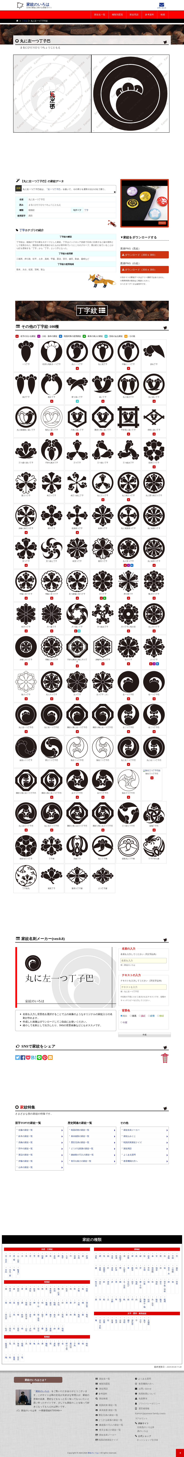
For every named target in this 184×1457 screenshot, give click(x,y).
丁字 (86, 210)
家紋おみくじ (130, 1136)
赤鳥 (96, 1257)
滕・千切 (140, 1285)
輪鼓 (157, 1300)
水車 (120, 1321)
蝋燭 (165, 1300)
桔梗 (87, 1290)
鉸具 (149, 1257)
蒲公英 (87, 1304)
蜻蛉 (87, 1344)
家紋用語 (134, 14)
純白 (125, 1015)
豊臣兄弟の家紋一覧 (80, 1142)
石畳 (104, 1321)
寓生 (10, 1329)
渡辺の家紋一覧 (25, 1154)
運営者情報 (143, 1408)
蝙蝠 (46, 1344)
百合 (38, 1329)
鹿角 (54, 1344)
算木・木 (169, 1271)
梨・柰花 (38, 1317)
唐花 (54, 1257)
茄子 (42, 1315)
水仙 (59, 1303)
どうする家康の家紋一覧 (82, 1148)
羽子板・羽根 (165, 1286)
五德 (144, 1269)
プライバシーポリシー (149, 1403)
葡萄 (87, 1315)
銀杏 (34, 1290)
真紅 (143, 1015)
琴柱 (149, 1269)
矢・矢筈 (153, 1302)
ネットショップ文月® (147, 1439)
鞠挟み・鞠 (144, 1303)
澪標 (124, 1321)
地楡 (63, 1329)
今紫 (125, 1022)
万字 (140, 1321)
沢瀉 (54, 1290)
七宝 (67, 1257)
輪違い (18, 1272)
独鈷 (157, 1283)
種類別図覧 (117, 14)
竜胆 (46, 1329)
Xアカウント (141, 1418)
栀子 (18, 1303)
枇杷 (79, 1315)
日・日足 (6, 1259)
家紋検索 (103, 1398)
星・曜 (14, 1258)
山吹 (26, 1329)
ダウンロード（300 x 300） (141, 254)
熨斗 (161, 1283)
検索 (163, 14)
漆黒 (134, 1015)
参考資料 (149, 14)
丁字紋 (25, 21)
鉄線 (22, 1315)
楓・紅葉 (59, 1291)
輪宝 (161, 1300)
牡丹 (6, 1329)
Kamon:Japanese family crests (150, 1413)
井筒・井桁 (100, 1324)
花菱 (75, 1257)
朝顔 (18, 1290)
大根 (79, 1303)
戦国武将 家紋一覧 (108, 1405)
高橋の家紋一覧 (25, 1142)
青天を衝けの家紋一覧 (81, 1161)
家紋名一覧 (99, 14)
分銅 (112, 1300)
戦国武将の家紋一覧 (80, 1130)
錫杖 (177, 1269)
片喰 (79, 1290)
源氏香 (132, 1322)
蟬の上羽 (67, 1346)
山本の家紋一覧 (25, 1167)
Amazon (162, 223)
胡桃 (26, 1303)
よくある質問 (130, 1154)
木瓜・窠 (10, 1272)
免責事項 (142, 1398)
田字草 (26, 1316)
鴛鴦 (22, 1344)
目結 (6, 1271)
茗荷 (18, 1329)
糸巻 (112, 1257)
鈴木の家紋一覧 (25, 1136)
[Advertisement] (92, 154)
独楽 (157, 1269)
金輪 (169, 1257)
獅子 (59, 1344)
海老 (18, 1344)
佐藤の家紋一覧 (25, 1130)
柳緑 (161, 1015)
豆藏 (140, 1300)
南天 (54, 1315)
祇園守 (104, 1270)
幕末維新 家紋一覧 (108, 1410)
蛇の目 (96, 1284)
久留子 (124, 1270)
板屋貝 (6, 1345)
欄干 (128, 1321)
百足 (18, 1358)
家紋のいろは (38, 4)
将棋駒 (153, 1270)
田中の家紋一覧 (25, 1148)
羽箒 (177, 1283)
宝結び (128, 1284)
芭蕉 (63, 1315)
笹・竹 (38, 1304)
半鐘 (173, 1257)
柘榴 (46, 1303)
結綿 (149, 1300)
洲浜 (108, 1283)
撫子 (50, 1315)
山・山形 (18, 1259)
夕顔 (30, 1329)
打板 (144, 1283)
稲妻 (42, 1257)
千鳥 (75, 1344)
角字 (144, 1321)
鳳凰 (14, 1358)
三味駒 (173, 1270)
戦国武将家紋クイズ (133, 1142)
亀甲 (63, 1257)
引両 (79, 1257)
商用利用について (147, 1393)
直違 (112, 1321)
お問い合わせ (145, 1388)
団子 (132, 1283)
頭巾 (100, 1283)
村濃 (87, 1257)
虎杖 (30, 1290)
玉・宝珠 (124, 1285)
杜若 (67, 1290)
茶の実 (6, 1316)
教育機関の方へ (131, 1161)
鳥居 (116, 1321)
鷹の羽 (71, 1345)
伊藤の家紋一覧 (25, 1161)
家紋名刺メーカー (132, 1130)
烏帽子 (120, 1258)
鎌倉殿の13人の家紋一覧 (82, 1154)
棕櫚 (54, 1303)
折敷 (128, 1257)
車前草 (50, 1291)
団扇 (116, 1257)
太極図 (149, 1322)
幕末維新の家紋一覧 (80, 1136)
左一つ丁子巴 (54, 189)
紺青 (152, 1015)
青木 (10, 1290)
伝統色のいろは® (145, 1427)
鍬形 (132, 1269)
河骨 (30, 1303)
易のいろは (142, 1431)
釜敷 (100, 1269)
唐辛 (30, 1315)
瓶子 (120, 1300)
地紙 (136, 1283)
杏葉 (112, 1269)
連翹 (50, 1329)
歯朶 (50, 1303)
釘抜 (116, 1269)
